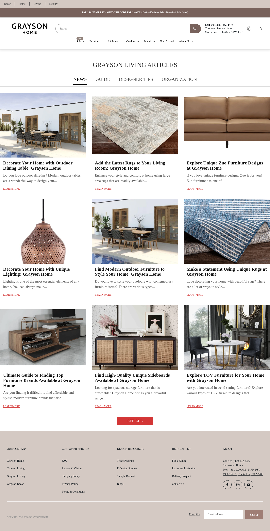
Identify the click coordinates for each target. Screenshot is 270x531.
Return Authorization (183, 468)
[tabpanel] (135, 259)
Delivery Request (181, 476)
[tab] (80, 79)
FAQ (64, 460)
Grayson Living (16, 468)
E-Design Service (127, 468)
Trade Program (125, 460)
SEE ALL (135, 421)
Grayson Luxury (16, 476)
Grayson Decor (15, 483)
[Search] (195, 28)
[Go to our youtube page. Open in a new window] (248, 484)
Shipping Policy (71, 476)
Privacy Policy (70, 483)
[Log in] (249, 28)
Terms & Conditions (73, 491)
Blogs (120, 483)
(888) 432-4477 (241, 460)
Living (37, 3)
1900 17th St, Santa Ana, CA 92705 (243, 474)
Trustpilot (194, 514)
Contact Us (178, 483)
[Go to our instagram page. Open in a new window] (238, 484)
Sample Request (126, 476)
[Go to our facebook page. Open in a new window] (227, 484)
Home (22, 3)
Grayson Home (15, 460)
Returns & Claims (72, 468)
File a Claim (179, 460)
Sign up (254, 514)
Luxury (53, 3)
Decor (7, 3)
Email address (215, 514)
